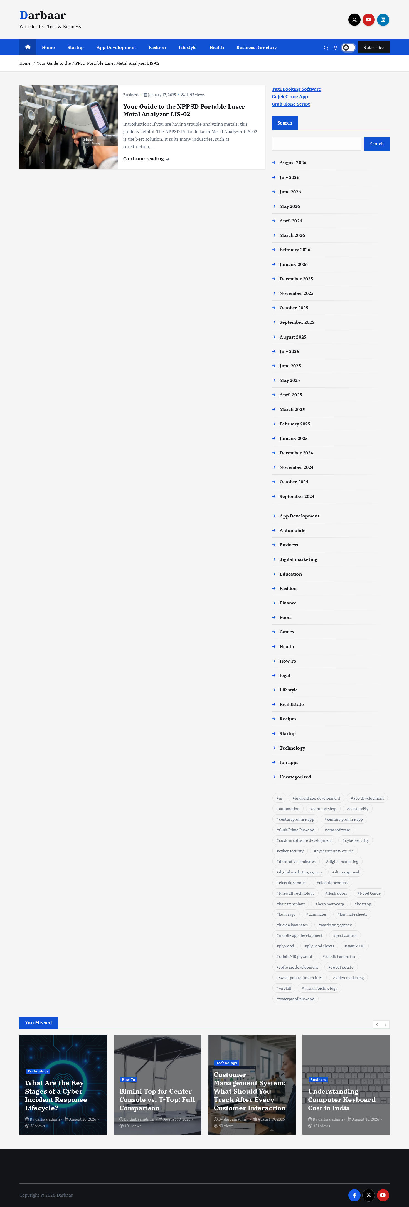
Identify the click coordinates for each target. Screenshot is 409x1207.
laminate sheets (353, 914)
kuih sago (287, 914)
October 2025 (294, 308)
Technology (292, 748)
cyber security (291, 850)
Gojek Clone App (290, 96)
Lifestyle (188, 47)
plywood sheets (320, 946)
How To (288, 661)
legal (285, 675)
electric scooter (292, 882)
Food (285, 617)
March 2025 (292, 409)
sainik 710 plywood (295, 956)
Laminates (318, 914)
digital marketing (298, 559)
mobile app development (301, 935)
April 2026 (291, 221)
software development (298, 967)
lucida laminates (293, 924)
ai (280, 798)
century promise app (345, 819)
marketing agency (336, 924)
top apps (289, 762)
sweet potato (342, 967)
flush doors (337, 893)
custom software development (305, 840)
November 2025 (297, 293)
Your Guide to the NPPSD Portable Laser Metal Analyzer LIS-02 (98, 63)
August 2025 (293, 337)
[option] (63, 1085)
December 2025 (296, 279)
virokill (285, 988)
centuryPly (358, 808)
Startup (76, 47)
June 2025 (290, 366)
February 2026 (295, 250)
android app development (317, 798)
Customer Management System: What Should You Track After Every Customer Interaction (250, 1091)
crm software (338, 829)
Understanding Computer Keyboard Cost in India (342, 1099)
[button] (377, 1024)
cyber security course (335, 850)
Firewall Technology (296, 893)
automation (289, 808)
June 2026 (290, 192)
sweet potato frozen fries (300, 977)
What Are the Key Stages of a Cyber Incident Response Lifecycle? (56, 1095)
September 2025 (297, 322)
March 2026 (292, 235)
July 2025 (289, 351)
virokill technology (320, 988)
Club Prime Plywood (296, 829)
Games (287, 632)
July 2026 (289, 177)
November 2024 (297, 467)
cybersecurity (357, 840)
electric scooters (333, 882)
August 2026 (293, 163)
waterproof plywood (296, 998)
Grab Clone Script (291, 104)
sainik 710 (355, 946)
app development (368, 798)
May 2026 (290, 206)
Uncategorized (295, 777)
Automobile (292, 530)
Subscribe (374, 47)
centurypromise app (296, 819)
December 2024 (296, 453)
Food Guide (370, 893)
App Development (116, 47)
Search (285, 123)
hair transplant (292, 903)
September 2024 (297, 496)
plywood (286, 946)
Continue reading (144, 158)
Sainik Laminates (340, 956)
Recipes (288, 719)
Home (48, 47)
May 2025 (290, 380)
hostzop (364, 903)
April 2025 (291, 395)
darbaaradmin (47, 1119)
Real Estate (292, 704)
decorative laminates (297, 861)
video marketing (350, 977)
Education (291, 574)
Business (131, 94)
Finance (288, 603)
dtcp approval (347, 872)
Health (217, 47)
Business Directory (256, 47)
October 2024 (294, 482)
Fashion (157, 47)
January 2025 (294, 438)
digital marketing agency (300, 872)
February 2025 (295, 424)
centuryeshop (324, 808)
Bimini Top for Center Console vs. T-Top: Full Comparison (157, 1099)
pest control (346, 935)
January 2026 (294, 264)
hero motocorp (331, 903)
